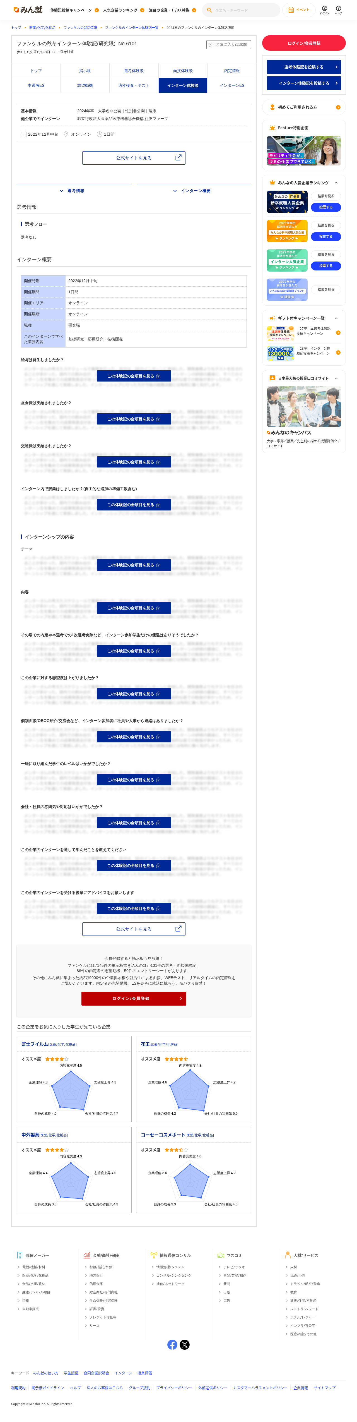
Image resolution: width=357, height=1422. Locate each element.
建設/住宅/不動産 (303, 1301)
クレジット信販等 (103, 1317)
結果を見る (326, 195)
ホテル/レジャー (302, 1317)
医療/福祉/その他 (303, 1334)
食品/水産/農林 (33, 1284)
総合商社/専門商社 (104, 1292)
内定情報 (232, 70)
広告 (226, 1301)
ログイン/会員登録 (131, 998)
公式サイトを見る (134, 157)
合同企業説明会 (96, 1372)
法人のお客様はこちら (105, 1387)
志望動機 (85, 85)
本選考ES (36, 85)
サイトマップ (325, 1387)
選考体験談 (134, 70)
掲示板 (85, 70)
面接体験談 (183, 70)
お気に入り (231, 44)
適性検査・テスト (133, 85)
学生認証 (71, 1372)
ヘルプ (75, 1387)
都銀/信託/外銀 (101, 1267)
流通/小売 (297, 1275)
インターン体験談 (183, 85)
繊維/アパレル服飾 (36, 1292)
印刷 (25, 1301)
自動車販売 (30, 1309)
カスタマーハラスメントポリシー (260, 1387)
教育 (293, 1292)
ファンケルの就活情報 (80, 27)
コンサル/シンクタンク (173, 1275)
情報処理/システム (170, 1267)
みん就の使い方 (46, 1372)
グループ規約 (139, 1387)
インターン (123, 1372)
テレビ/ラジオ (234, 1267)
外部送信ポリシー (212, 1387)
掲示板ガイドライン (48, 1387)
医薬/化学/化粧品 (42, 27)
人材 (293, 1267)
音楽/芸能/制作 (234, 1275)
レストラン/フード (304, 1309)
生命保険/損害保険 (104, 1301)
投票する (326, 207)
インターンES (232, 85)
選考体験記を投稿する (304, 66)
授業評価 (145, 1372)
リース (95, 1326)
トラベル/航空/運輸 (305, 1284)
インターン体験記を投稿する (304, 83)
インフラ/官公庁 (302, 1326)
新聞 (226, 1284)
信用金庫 (96, 1284)
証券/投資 (97, 1309)
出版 (226, 1292)
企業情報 (300, 1387)
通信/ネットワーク (170, 1284)
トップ (16, 27)
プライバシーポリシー (174, 1387)
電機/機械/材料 (33, 1267)
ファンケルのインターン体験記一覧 (131, 27)
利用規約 (18, 1387)
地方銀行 (96, 1275)
